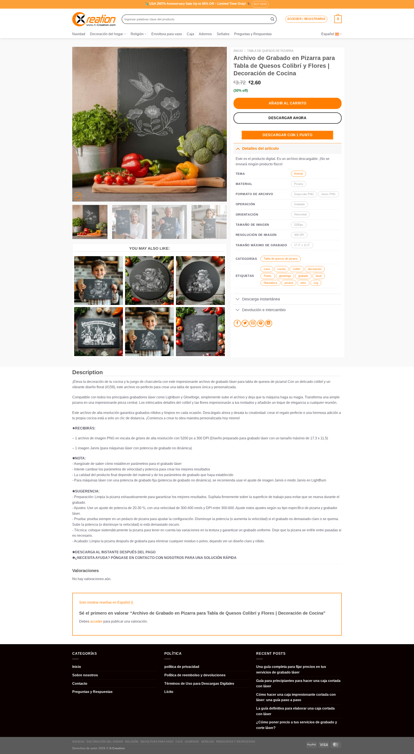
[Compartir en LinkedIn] (268, 323)
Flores (267, 276)
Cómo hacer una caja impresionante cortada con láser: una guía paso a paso (296, 697)
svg (316, 282)
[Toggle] (238, 148)
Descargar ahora (287, 118)
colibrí (296, 269)
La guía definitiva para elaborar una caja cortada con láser (295, 711)
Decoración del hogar (106, 34)
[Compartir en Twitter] (245, 323)
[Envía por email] (252, 323)
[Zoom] (78, 196)
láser (319, 276)
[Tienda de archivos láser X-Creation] (94, 19)
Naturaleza (270, 282)
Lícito (168, 692)
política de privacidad (181, 667)
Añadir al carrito (287, 103)
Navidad (78, 34)
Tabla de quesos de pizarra (270, 50)
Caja (190, 34)
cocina (281, 269)
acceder (96, 621)
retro (303, 282)
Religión (137, 34)
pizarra (289, 282)
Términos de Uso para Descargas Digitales (199, 683)
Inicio (238, 50)
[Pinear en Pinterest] (260, 323)
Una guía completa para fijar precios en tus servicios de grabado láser (291, 669)
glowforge (285, 276)
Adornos (205, 34)
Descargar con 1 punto (287, 135)
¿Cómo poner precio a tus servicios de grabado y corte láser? (296, 725)
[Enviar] (272, 19)
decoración (314, 269)
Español (327, 34)
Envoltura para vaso (166, 34)
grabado (303, 276)
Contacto (79, 683)
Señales (223, 34)
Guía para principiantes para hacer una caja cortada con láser (298, 683)
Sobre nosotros (85, 675)
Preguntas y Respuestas (253, 34)
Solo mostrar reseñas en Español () (106, 602)
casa (267, 269)
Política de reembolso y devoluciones (195, 675)
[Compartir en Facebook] (237, 323)
